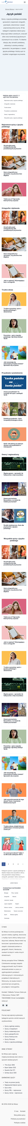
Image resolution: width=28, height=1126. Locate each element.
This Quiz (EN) (10, 1065)
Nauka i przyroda (18, 911)
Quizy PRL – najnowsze (13, 1090)
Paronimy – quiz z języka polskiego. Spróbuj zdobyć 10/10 (13, 336)
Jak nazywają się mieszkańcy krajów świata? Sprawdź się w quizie (13, 363)
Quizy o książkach (11, 1029)
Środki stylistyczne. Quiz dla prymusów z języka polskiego (14, 526)
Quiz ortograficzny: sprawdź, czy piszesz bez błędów (13, 173)
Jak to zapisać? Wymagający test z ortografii (14, 281)
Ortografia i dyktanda (9, 104)
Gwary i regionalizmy (9, 114)
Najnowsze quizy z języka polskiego (13, 100)
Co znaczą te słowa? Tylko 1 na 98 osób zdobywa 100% (13, 853)
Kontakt (22, 1111)
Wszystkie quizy (19, 1115)
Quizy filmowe (10, 1039)
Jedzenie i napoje (8, 900)
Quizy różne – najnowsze (13, 1093)
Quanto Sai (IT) (10, 1070)
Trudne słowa (7, 107)
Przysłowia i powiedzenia (10, 111)
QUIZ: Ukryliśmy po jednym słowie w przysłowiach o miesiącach (13, 445)
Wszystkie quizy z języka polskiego (13, 118)
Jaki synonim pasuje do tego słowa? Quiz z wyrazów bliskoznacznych (14, 801)
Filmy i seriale (14, 893)
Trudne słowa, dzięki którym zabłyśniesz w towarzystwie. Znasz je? (14, 827)
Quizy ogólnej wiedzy (12, 1026)
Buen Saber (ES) (10, 1067)
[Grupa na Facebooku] (6, 1005)
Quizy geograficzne (12, 1034)
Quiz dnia (8, 1088)
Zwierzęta (6, 918)
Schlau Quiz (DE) (10, 1073)
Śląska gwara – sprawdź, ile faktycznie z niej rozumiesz (13, 474)
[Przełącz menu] (24, 2)
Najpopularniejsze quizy (13, 1085)
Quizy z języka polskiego (13, 1042)
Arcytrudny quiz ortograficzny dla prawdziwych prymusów (12, 147)
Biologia (6, 893)
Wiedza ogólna (14, 914)
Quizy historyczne (11, 1037)
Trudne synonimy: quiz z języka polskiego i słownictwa (12, 310)
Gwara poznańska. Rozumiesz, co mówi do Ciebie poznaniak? (12, 500)
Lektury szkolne (19, 907)
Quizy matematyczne (12, 1031)
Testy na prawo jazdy (12, 1082)
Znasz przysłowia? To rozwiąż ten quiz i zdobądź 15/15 (13, 393)
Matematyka (7, 911)
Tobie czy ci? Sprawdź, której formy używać (12, 199)
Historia (14, 896)
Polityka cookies (19, 1123)
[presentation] (14, 136)
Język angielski (8, 903)
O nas (16, 1111)
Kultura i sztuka (8, 907)
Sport (5, 914)
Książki (17, 903)
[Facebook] (3, 1005)
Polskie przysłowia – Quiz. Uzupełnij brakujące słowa (13, 419)
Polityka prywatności (18, 1119)
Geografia (6, 896)
